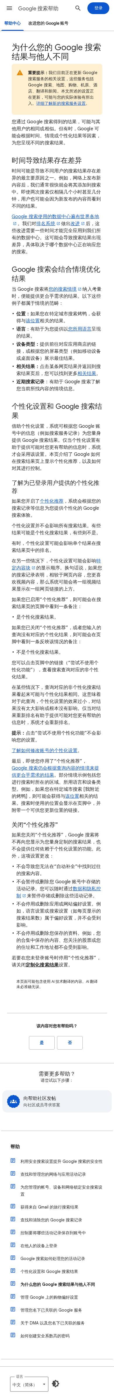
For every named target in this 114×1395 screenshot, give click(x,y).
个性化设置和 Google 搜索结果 (49, 1271)
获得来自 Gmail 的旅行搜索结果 (49, 1207)
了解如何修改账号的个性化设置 (44, 751)
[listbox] (29, 1384)
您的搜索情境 (63, 289)
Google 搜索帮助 (38, 8)
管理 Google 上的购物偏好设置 (49, 1297)
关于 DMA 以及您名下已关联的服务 (52, 1323)
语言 (19, 1376)
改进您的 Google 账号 (48, 23)
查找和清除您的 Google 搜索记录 (51, 1220)
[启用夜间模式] (56, 1384)
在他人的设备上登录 (38, 1245)
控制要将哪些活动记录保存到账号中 (53, 1232)
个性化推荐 (51, 501)
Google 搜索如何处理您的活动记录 (52, 1258)
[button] (9, 8)
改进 (75, 224)
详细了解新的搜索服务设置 (61, 103)
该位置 (33, 321)
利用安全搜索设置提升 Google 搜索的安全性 (61, 1161)
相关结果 (86, 373)
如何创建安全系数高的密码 (45, 1335)
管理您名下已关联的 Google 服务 (51, 1310)
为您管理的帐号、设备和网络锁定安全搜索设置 (61, 1191)
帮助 (15, 1147)
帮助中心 (12, 23)
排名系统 (45, 224)
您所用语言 (79, 329)
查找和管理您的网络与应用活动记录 (53, 1174)
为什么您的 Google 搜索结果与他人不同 (57, 1284)
